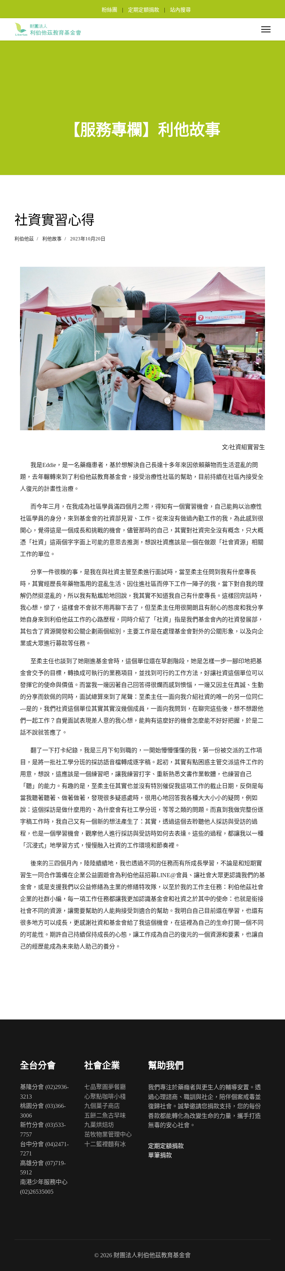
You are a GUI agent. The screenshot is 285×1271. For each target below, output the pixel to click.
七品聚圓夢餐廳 (105, 1087)
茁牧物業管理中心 (108, 1134)
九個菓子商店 (102, 1106)
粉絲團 (109, 10)
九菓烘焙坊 (99, 1125)
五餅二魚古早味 (105, 1115)
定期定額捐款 (143, 10)
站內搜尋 (180, 10)
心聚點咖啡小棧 (105, 1096)
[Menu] (266, 29)
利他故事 (52, 238)
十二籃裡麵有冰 (105, 1144)
